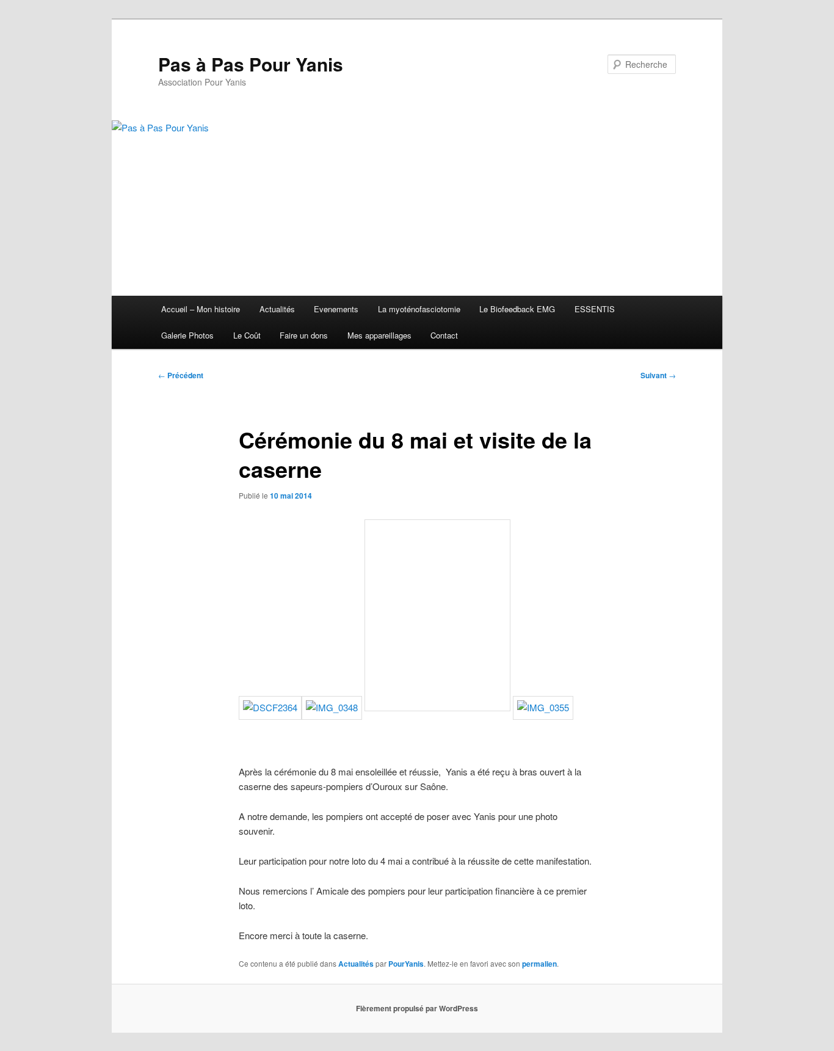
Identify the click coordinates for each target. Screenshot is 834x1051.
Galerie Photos (187, 335)
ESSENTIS (595, 309)
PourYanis (406, 963)
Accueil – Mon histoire (200, 309)
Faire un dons (304, 335)
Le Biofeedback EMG (517, 309)
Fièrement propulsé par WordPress (417, 1008)
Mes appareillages (379, 335)
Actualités (277, 309)
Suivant (658, 375)
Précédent (180, 375)
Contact (444, 335)
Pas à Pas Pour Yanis (250, 64)
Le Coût (247, 335)
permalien (539, 963)
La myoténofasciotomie (419, 309)
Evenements (336, 309)
